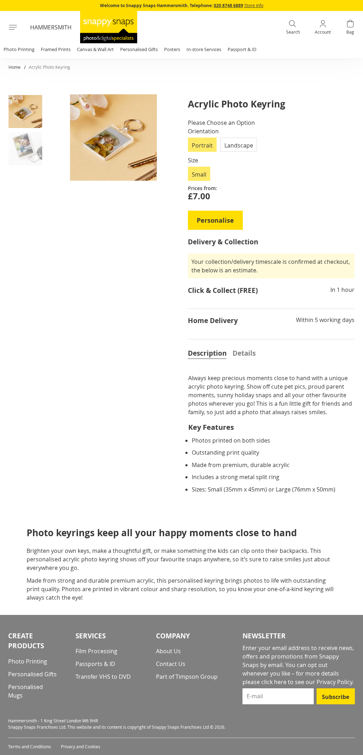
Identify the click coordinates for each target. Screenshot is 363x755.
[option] (202, 145)
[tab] (207, 352)
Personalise (215, 220)
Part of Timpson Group (187, 677)
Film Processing (96, 651)
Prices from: (202, 188)
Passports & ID (95, 664)
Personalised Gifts (32, 674)
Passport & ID (242, 49)
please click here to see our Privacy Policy (297, 682)
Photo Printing (27, 661)
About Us (168, 651)
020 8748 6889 (228, 5)
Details (244, 353)
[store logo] (108, 27)
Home (15, 67)
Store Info (253, 5)
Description (207, 353)
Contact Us (170, 664)
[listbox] (271, 147)
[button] (28, 113)
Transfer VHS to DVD (103, 677)
